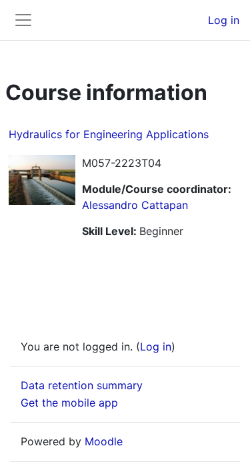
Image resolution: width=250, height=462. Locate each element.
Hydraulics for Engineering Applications (109, 134)
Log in (223, 20)
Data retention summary (82, 385)
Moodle (104, 441)
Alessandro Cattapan (135, 205)
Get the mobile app (69, 402)
